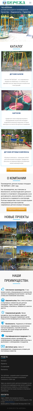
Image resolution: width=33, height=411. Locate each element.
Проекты (4, 364)
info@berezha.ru (9, 402)
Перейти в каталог (16, 170)
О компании (5, 366)
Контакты (4, 369)
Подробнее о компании (17, 209)
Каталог (4, 361)
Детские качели (16, 74)
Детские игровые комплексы (16, 152)
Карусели (16, 113)
